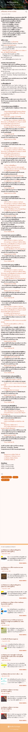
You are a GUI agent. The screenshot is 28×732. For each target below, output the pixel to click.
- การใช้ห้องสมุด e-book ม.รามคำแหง (13, 379)
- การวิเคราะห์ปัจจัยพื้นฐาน (10, 165)
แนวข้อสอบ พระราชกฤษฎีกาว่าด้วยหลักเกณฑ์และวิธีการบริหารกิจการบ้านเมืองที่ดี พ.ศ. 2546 (12, 656)
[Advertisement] (14, 527)
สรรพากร (15, 477)
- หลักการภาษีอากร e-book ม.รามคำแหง (13, 148)
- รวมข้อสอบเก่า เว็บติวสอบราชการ (12, 456)
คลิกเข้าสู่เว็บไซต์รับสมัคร (10, 45)
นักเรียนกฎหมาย (12, 2)
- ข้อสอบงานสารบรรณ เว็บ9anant (12, 290)
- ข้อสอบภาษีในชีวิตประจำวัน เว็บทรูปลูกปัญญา (15, 127)
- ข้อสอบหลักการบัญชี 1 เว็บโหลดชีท (12, 116)
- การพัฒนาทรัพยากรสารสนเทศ (11, 390)
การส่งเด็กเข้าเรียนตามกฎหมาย (9, 639)
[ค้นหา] (26, 3)
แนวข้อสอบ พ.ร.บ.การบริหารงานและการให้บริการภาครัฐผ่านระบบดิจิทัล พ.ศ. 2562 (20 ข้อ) (12, 621)
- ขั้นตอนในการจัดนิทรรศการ (11, 424)
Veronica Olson (15, 729)
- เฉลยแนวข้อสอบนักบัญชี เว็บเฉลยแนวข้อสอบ (15, 111)
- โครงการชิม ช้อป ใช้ (9, 134)
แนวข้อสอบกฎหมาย (6, 477)
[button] (26, 12)
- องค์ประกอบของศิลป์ (9, 419)
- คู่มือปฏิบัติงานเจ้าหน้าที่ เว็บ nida (12, 356)
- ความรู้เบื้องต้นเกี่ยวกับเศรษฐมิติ (11, 170)
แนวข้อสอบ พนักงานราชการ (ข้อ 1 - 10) (11, 674)
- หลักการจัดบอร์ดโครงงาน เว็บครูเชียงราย (14, 411)
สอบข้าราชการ (5, 479)
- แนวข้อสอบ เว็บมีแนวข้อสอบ (11, 458)
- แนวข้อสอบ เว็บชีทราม (9, 459)
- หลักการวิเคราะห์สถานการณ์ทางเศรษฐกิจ (14, 167)
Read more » (23, 563)
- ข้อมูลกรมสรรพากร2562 (10, 139)
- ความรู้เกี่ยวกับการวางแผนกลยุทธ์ (12, 181)
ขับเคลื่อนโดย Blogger (14, 726)
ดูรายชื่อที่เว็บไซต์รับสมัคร (10, 52)
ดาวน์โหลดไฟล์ (14, 41)
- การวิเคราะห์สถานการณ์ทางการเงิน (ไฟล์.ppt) (15, 168)
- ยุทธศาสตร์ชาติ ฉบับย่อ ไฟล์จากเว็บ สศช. (14, 175)
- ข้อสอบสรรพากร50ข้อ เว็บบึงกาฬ (12, 454)
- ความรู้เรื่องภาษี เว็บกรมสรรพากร (12, 125)
